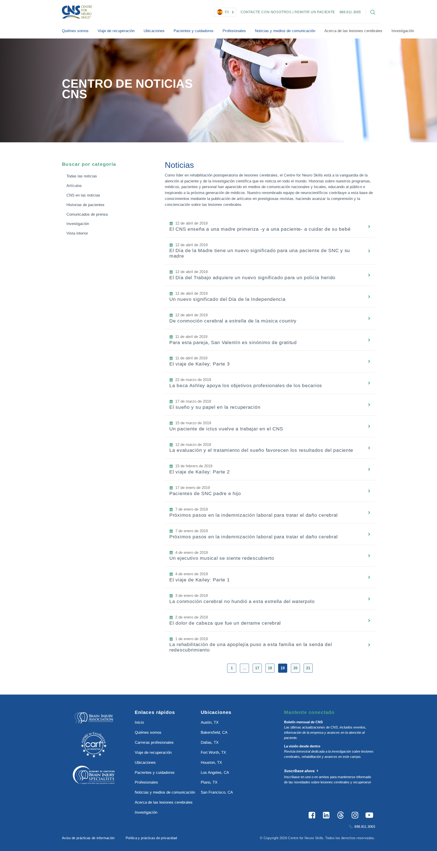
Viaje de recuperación (116, 31)
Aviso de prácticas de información (88, 838)
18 (270, 668)
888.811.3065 (350, 12)
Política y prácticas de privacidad (151, 838)
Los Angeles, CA (215, 772)
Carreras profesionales (154, 742)
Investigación (402, 31)
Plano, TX (209, 782)
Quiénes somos (75, 31)
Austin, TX (209, 722)
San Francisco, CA (217, 792)
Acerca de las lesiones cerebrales (353, 31)
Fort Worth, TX (213, 752)
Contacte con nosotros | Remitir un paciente (288, 12)
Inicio (139, 722)
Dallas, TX (209, 742)
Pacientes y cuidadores (193, 31)
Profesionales (234, 31)
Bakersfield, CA (214, 732)
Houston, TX (211, 762)
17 (257, 668)
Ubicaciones (154, 31)
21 (308, 668)
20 (295, 668)
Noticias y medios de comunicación (285, 31)
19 (283, 668)
